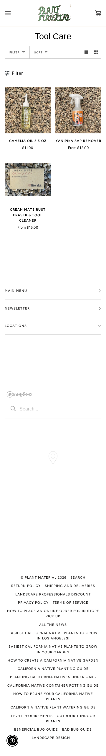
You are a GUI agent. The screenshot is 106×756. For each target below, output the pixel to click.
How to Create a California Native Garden (53, 660)
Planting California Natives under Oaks (53, 677)
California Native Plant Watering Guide (53, 707)
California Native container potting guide (53, 685)
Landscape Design (51, 738)
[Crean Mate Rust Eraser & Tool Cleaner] (28, 179)
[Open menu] (13, 13)
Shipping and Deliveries (70, 586)
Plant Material (41, 577)
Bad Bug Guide (77, 729)
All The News (53, 625)
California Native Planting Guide (53, 669)
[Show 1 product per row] (86, 52)
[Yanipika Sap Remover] (78, 110)
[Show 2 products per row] (96, 52)
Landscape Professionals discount (53, 594)
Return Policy (26, 586)
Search (78, 577)
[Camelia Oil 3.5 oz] (28, 110)
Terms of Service (70, 602)
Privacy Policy (33, 602)
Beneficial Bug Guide (36, 729)
